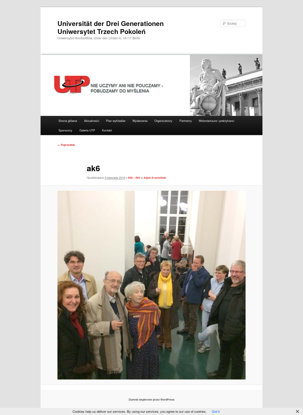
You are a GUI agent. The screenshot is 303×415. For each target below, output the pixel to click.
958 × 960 (134, 178)
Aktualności (91, 121)
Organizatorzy (163, 121)
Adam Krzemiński (155, 178)
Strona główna (68, 121)
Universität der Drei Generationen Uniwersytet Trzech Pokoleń (110, 27)
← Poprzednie (66, 145)
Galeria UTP (87, 130)
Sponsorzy (65, 130)
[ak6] (151, 285)
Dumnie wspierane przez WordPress (152, 399)
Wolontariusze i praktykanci (216, 121)
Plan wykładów (115, 121)
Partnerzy (185, 121)
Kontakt (107, 130)
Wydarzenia (140, 121)
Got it (216, 411)
